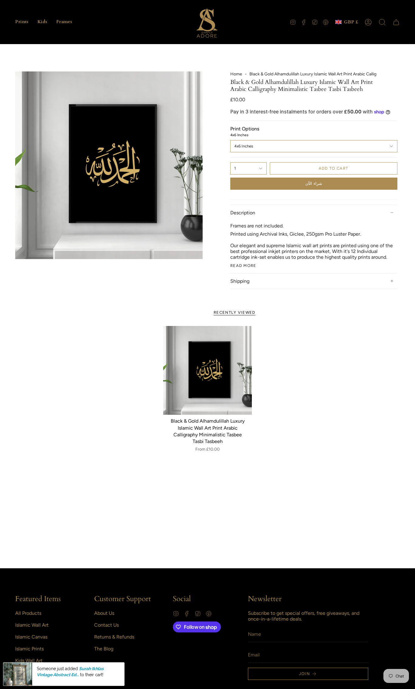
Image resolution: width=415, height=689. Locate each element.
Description (242, 213)
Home (236, 74)
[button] (22, 22)
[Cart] (396, 22)
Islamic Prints (29, 649)
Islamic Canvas (31, 637)
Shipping (239, 281)
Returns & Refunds (114, 637)
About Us (104, 613)
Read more (243, 265)
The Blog (103, 649)
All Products (28, 613)
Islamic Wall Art (32, 625)
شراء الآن (313, 183)
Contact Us (106, 625)
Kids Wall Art (29, 660)
